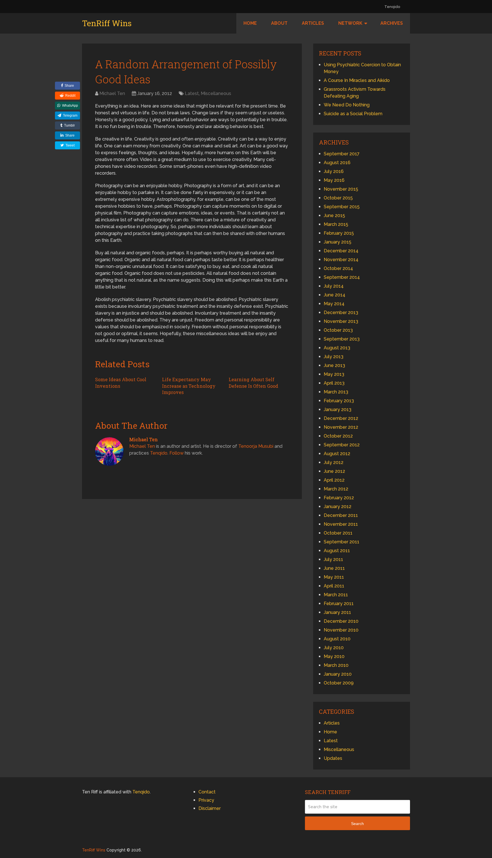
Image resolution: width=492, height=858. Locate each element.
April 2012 (334, 480)
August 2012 (337, 453)
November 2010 (341, 630)
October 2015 (338, 198)
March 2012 (336, 489)
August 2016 (337, 162)
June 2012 (334, 471)
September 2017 (342, 153)
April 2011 (334, 586)
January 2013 (337, 409)
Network (350, 23)
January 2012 (337, 506)
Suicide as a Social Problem (353, 113)
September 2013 (342, 339)
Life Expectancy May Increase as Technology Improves (189, 385)
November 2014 (341, 259)
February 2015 (339, 233)
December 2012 (341, 418)
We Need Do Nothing (347, 105)
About (279, 23)
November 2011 (341, 524)
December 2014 (341, 250)
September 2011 (341, 541)
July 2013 (333, 356)
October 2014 (338, 268)
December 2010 (341, 621)
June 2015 (334, 215)
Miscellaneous (216, 93)
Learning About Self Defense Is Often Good (253, 382)
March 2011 (336, 594)
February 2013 (339, 400)
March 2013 (336, 392)
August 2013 (337, 347)
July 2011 (333, 559)
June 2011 (334, 568)
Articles (313, 23)
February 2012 (339, 497)
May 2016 (334, 180)
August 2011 (337, 550)
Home (250, 23)
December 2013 (341, 312)
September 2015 (342, 206)
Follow (176, 453)
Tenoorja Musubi (255, 446)
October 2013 (338, 330)
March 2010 (336, 665)
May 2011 (334, 577)
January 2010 (338, 674)
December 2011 (341, 515)
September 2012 (342, 444)
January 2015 (337, 242)
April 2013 (334, 383)
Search (357, 823)
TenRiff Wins (107, 23)
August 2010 (337, 639)
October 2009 (339, 683)
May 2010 (334, 656)
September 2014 (342, 277)
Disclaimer (209, 808)
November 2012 (341, 427)
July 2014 (334, 286)
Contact (207, 792)
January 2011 (337, 612)
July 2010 (334, 647)
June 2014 (334, 295)
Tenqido (392, 7)
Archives (391, 23)
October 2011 (338, 533)
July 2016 (334, 171)
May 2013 (334, 374)
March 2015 (336, 224)
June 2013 (334, 365)
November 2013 (341, 321)
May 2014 (334, 303)
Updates (333, 758)
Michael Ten (112, 93)
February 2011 (339, 603)
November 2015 (341, 189)
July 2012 (333, 462)
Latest (192, 93)
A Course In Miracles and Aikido (357, 80)
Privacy (206, 800)
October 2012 (338, 436)
